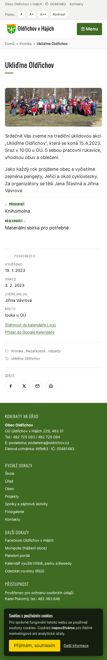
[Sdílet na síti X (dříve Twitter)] (23, 385)
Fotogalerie (14, 511)
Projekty (12, 496)
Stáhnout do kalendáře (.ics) (30, 325)
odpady (54, 351)
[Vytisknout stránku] (50, 385)
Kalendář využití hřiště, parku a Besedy (38, 563)
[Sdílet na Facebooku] (10, 385)
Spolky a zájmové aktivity (26, 504)
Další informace (76, 646)
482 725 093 (24, 437)
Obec (9, 489)
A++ (43, 14)
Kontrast (59, 14)
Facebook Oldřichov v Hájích (29, 540)
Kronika (17, 351)
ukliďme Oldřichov (25, 358)
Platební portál (17, 555)
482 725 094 (49, 437)
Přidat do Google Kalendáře (29, 332)
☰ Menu (89, 28)
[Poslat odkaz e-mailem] (37, 385)
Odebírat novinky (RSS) (24, 571)
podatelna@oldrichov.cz (48, 443)
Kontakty (76, 4)
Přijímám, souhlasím (34, 645)
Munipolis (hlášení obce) (26, 548)
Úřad (9, 481)
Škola (9, 473)
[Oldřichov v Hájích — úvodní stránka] (29, 28)
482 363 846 (49, 599)
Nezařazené (35, 351)
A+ (31, 14)
